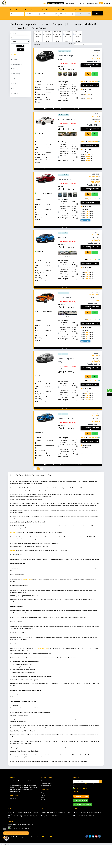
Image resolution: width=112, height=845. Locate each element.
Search (97, 13)
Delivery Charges (64, 95)
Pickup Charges (64, 98)
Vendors (15, 93)
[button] (66, 78)
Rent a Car (82, 3)
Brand (14, 78)
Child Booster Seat (65, 88)
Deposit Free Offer (85, 220)
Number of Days (14, 10)
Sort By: (71, 43)
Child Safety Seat (64, 91)
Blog (42, 792)
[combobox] (20, 41)
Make (14, 88)
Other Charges (17, 73)
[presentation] (59, 74)
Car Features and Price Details (91, 64)
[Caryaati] (4, 3)
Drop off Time (79, 10)
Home (44, 3)
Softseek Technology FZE (45, 837)
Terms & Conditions (46, 783)
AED (101, 3)
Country (13, 37)
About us (12, 777)
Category (15, 69)
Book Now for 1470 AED (90, 85)
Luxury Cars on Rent (57, 3)
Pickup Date (28, 10)
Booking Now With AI (81, 800)
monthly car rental (27, 579)
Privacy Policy (45, 780)
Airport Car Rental (71, 3)
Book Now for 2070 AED (90, 263)
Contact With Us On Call (82, 796)
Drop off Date (62, 10)
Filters (14, 33)
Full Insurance (63, 84)
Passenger (16, 59)
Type (14, 83)
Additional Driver (64, 93)
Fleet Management (46, 799)
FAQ (42, 797)
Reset (19, 49)
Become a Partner (46, 785)
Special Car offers (92, 3)
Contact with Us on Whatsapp (83, 804)
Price (14, 54)
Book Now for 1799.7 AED (90, 202)
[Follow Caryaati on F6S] (80, 788)
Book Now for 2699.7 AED (90, 323)
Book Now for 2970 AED (90, 384)
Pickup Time (45, 10)
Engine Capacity (17, 64)
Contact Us (44, 795)
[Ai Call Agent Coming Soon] (109, 394)
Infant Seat (63, 86)
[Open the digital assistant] (6, 838)
